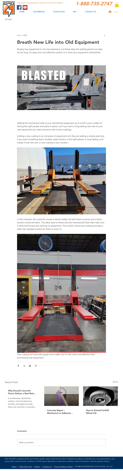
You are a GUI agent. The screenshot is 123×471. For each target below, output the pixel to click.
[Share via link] (36, 366)
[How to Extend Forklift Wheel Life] (100, 396)
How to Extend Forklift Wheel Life (97, 411)
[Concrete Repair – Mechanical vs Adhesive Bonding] (61, 396)
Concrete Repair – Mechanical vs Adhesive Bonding (59, 411)
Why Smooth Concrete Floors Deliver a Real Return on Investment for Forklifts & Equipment (22, 392)
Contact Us (47, 466)
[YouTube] (25, 7)
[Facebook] (19, 7)
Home (14, 466)
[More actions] (104, 35)
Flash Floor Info (25, 466)
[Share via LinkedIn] (30, 366)
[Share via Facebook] (18, 366)
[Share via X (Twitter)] (24, 366)
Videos (37, 466)
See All (115, 382)
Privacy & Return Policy (63, 466)
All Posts (8, 19)
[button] (117, 4)
